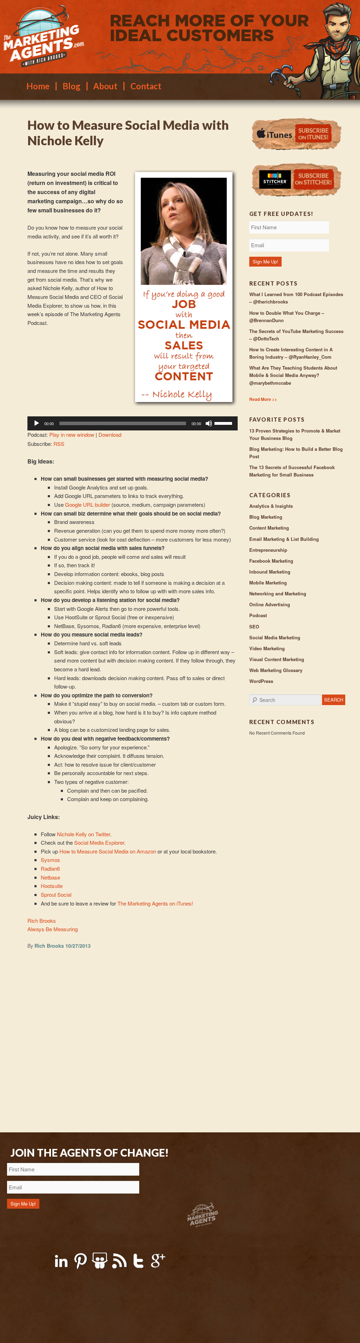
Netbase (50, 877)
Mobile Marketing (268, 582)
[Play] (36, 423)
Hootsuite (52, 885)
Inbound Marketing (269, 571)
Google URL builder (87, 504)
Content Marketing (269, 527)
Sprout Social (56, 894)
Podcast (258, 615)
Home (38, 86)
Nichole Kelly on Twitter (83, 834)
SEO (254, 626)
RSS (58, 443)
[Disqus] (132, 1042)
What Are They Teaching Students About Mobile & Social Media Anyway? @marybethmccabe (293, 375)
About (105, 86)
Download (109, 434)
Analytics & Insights (271, 506)
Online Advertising (269, 604)
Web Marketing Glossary (275, 670)
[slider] (224, 422)
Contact (145, 86)
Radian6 (50, 868)
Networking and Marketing (277, 593)
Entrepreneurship (268, 549)
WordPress (261, 681)
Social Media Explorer (99, 842)
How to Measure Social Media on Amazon (107, 851)
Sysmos (50, 859)
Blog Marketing (265, 516)
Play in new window (71, 434)
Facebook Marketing (271, 560)
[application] (132, 423)
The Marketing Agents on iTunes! (155, 903)
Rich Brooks (41, 920)
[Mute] (208, 423)
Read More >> (263, 399)
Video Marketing (267, 648)
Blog (72, 86)
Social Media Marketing (274, 637)
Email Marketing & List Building (284, 539)
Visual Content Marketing (276, 659)
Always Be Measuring (52, 929)
